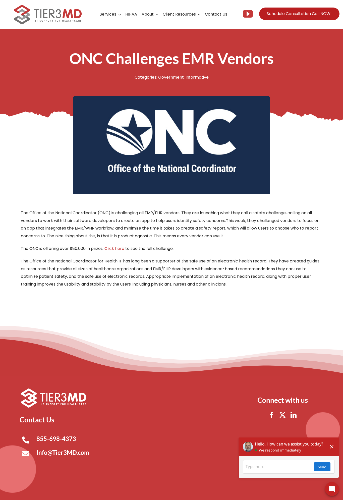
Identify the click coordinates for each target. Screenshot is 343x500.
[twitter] (282, 415)
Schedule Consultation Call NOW (298, 14)
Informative (197, 77)
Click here (114, 248)
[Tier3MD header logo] (48, 7)
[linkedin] (294, 415)
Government (171, 77)
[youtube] (248, 14)
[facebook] (271, 415)
